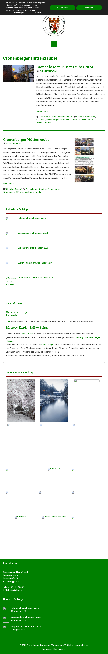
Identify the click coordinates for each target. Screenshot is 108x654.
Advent (79, 117)
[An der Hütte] (21, 501)
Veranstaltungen (64, 117)
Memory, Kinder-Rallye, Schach (28, 327)
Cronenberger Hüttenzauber (58, 120)
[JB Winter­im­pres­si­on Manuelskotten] (54, 400)
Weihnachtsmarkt (44, 122)
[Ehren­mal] (21, 478)
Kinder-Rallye (47, 344)
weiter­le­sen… (42, 111)
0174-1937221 (17, 587)
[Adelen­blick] (21, 517)
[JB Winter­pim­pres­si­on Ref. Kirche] (87, 445)
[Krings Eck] (54, 469)
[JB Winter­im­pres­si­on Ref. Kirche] (54, 445)
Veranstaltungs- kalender (17, 313)
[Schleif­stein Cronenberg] (54, 517)
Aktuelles (43, 117)
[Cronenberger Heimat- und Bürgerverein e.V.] (54, 25)
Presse (18, 189)
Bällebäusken (89, 117)
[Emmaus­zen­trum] (54, 502)
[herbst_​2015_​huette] (87, 525)
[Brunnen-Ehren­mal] (87, 478)
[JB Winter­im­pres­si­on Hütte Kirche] (87, 400)
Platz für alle (27, 333)
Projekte (52, 117)
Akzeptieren (62, 8)
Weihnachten (87, 120)
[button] (54, 44)
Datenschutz (60, 649)
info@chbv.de (16, 590)
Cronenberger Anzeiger (36, 189)
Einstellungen (18, 13)
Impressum (47, 649)
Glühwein (76, 120)
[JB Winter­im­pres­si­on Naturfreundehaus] (21, 400)
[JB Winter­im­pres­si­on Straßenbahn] (21, 445)
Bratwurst (40, 120)
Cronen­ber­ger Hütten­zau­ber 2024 (64, 67)
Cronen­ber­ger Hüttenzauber (27, 139)
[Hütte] (87, 501)
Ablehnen (89, 8)
